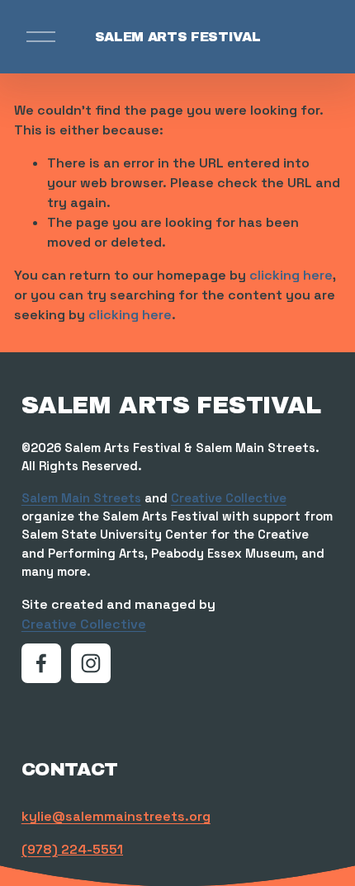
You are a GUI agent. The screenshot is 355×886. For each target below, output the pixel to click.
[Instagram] (91, 663)
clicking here (291, 275)
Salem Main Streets (81, 498)
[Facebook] (41, 663)
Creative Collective (228, 498)
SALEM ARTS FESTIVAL (178, 37)
